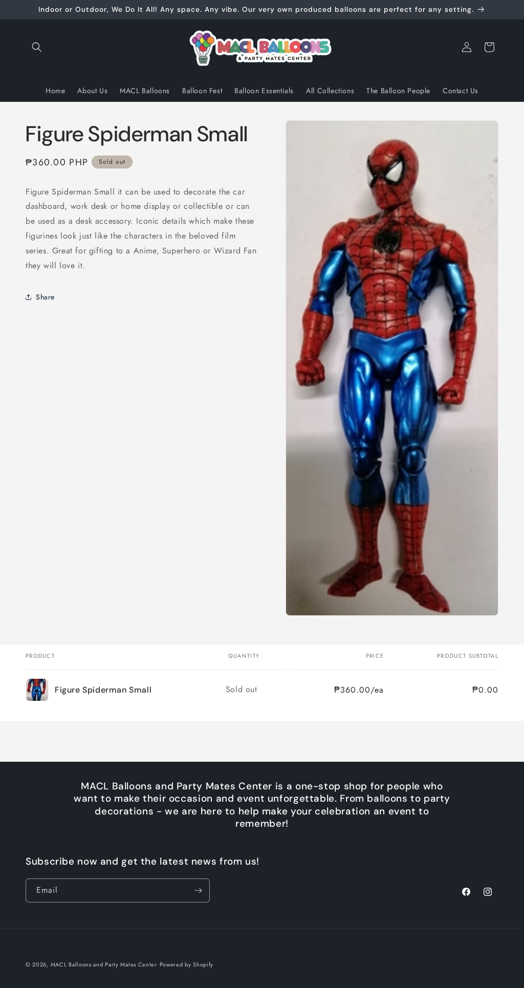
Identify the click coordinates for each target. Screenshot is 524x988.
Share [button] (45, 297)
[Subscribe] (198, 890)
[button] (37, 47)
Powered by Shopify (187, 964)
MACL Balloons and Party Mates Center (104, 964)
